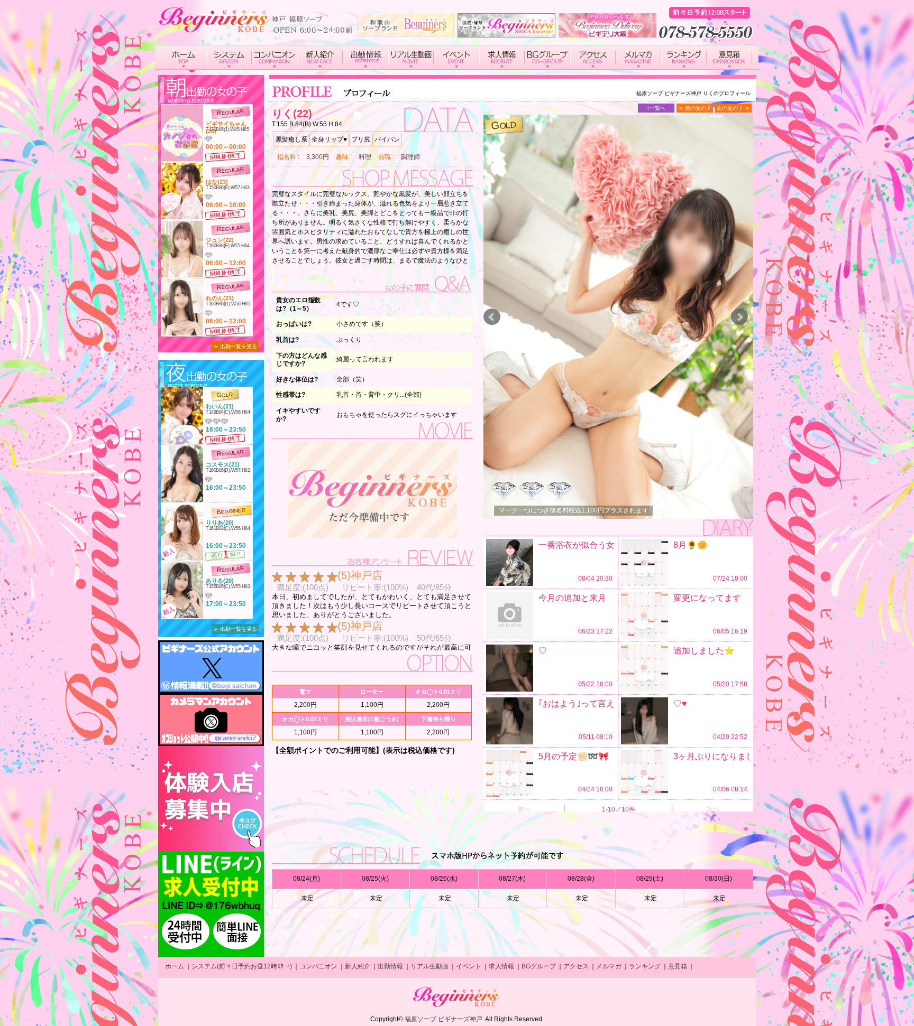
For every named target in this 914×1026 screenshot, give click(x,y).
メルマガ (608, 966)
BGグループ (539, 966)
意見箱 (677, 966)
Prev (491, 317)
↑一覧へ (656, 108)
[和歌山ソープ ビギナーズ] (405, 33)
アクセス (576, 966)
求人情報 (501, 966)
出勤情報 (390, 966)
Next (739, 317)
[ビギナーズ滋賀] (506, 33)
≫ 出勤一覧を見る (235, 346)
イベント (468, 966)
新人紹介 (357, 966)
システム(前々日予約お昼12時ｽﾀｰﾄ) (241, 966)
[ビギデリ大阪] (607, 33)
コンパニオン (318, 966)
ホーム (174, 966)
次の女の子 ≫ (733, 108)
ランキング (645, 966)
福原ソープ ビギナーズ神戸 (443, 1019)
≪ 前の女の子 (694, 108)
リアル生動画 (429, 966)
